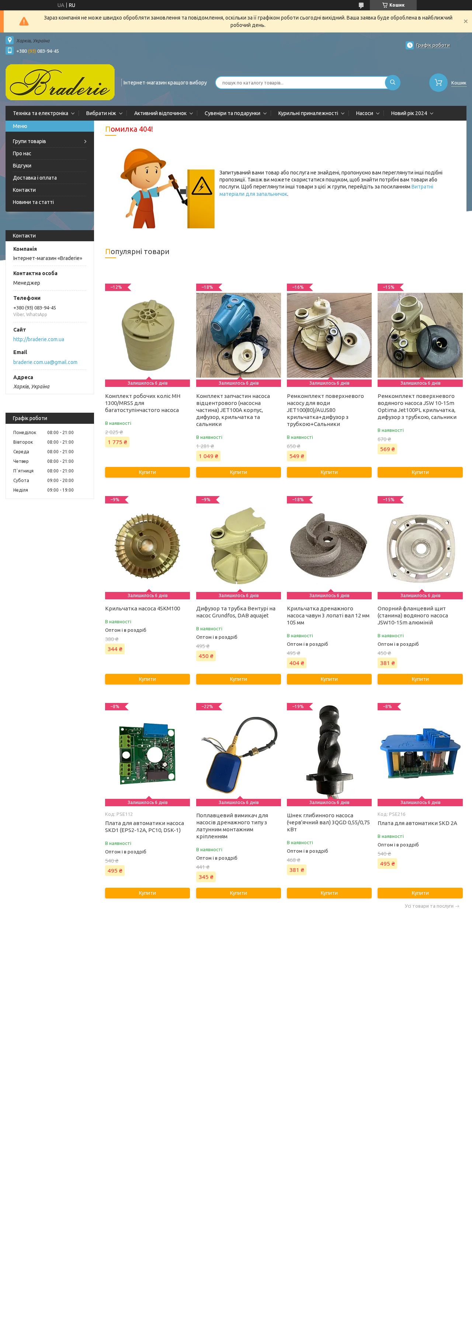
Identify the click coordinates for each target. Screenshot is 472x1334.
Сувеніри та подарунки (232, 113)
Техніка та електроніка (40, 113)
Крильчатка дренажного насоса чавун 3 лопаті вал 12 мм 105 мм (328, 615)
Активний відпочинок (160, 113)
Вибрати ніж (101, 113)
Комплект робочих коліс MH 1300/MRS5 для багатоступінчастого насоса (142, 403)
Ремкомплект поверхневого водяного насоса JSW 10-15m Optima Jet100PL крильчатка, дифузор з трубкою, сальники (417, 406)
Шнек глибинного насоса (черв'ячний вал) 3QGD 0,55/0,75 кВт (328, 822)
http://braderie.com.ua (38, 339)
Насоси (364, 113)
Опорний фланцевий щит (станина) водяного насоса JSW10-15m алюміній (413, 615)
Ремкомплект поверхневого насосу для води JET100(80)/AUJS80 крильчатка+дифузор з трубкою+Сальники (325, 410)
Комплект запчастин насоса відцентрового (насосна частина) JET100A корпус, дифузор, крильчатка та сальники (233, 410)
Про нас (22, 153)
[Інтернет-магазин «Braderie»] (60, 81)
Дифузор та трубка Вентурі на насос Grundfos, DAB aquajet (235, 612)
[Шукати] (392, 82)
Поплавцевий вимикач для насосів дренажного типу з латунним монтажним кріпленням (232, 825)
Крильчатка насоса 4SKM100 (142, 608)
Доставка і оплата (35, 178)
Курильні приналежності (308, 113)
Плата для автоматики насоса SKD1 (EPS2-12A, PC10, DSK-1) (144, 826)
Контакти (24, 190)
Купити (147, 472)
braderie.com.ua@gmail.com (45, 362)
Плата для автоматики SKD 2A (417, 823)
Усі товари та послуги (429, 906)
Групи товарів (29, 141)
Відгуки (22, 166)
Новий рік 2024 (409, 113)
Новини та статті (33, 202)
